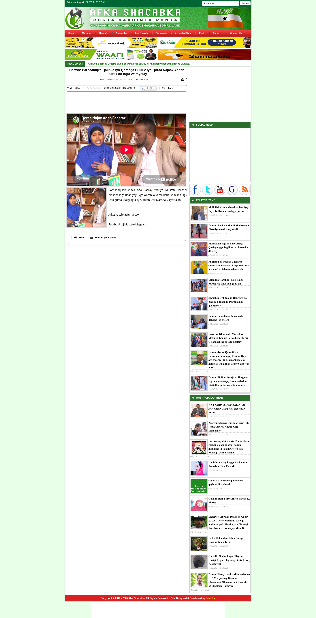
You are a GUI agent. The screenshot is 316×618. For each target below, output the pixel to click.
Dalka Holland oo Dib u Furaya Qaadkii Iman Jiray (226, 540)
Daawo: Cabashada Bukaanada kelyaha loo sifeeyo (225, 318)
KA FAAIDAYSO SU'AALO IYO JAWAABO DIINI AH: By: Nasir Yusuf (226, 408)
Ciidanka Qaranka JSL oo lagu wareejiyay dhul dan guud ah (225, 281)
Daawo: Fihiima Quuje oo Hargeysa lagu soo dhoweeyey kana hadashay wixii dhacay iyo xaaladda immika (228, 381)
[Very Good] (96, 88)
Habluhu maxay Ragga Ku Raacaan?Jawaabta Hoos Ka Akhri (229, 464)
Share (170, 88)
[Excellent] (99, 88)
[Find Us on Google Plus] (232, 194)
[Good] (93, 88)
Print (81, 237)
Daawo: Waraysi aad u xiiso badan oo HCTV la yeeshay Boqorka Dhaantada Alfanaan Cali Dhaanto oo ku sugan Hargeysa (229, 580)
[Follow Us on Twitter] (208, 194)
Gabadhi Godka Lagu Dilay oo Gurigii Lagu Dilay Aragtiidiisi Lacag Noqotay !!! (229, 560)
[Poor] (87, 88)
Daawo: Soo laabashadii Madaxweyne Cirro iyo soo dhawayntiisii (229, 227)
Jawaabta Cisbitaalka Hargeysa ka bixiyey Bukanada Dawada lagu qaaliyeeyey (227, 301)
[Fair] (90, 88)
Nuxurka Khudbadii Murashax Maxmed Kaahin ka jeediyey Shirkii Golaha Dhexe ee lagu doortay (228, 338)
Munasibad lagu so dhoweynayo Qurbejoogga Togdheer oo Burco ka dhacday (228, 247)
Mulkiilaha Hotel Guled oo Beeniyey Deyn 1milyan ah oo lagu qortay (228, 209)
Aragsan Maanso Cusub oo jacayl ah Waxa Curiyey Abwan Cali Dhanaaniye (228, 426)
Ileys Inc (210, 598)
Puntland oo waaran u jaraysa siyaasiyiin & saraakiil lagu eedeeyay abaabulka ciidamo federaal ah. (228, 265)
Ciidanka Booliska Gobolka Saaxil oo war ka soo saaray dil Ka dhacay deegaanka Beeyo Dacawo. (139, 64)
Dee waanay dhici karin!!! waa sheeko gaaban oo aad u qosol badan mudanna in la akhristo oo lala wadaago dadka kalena (229, 446)
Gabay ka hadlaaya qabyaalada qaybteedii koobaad (225, 482)
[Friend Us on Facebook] (196, 194)
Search (245, 3)
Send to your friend (105, 237)
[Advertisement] (133, 102)
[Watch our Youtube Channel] (220, 194)
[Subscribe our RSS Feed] (244, 194)
